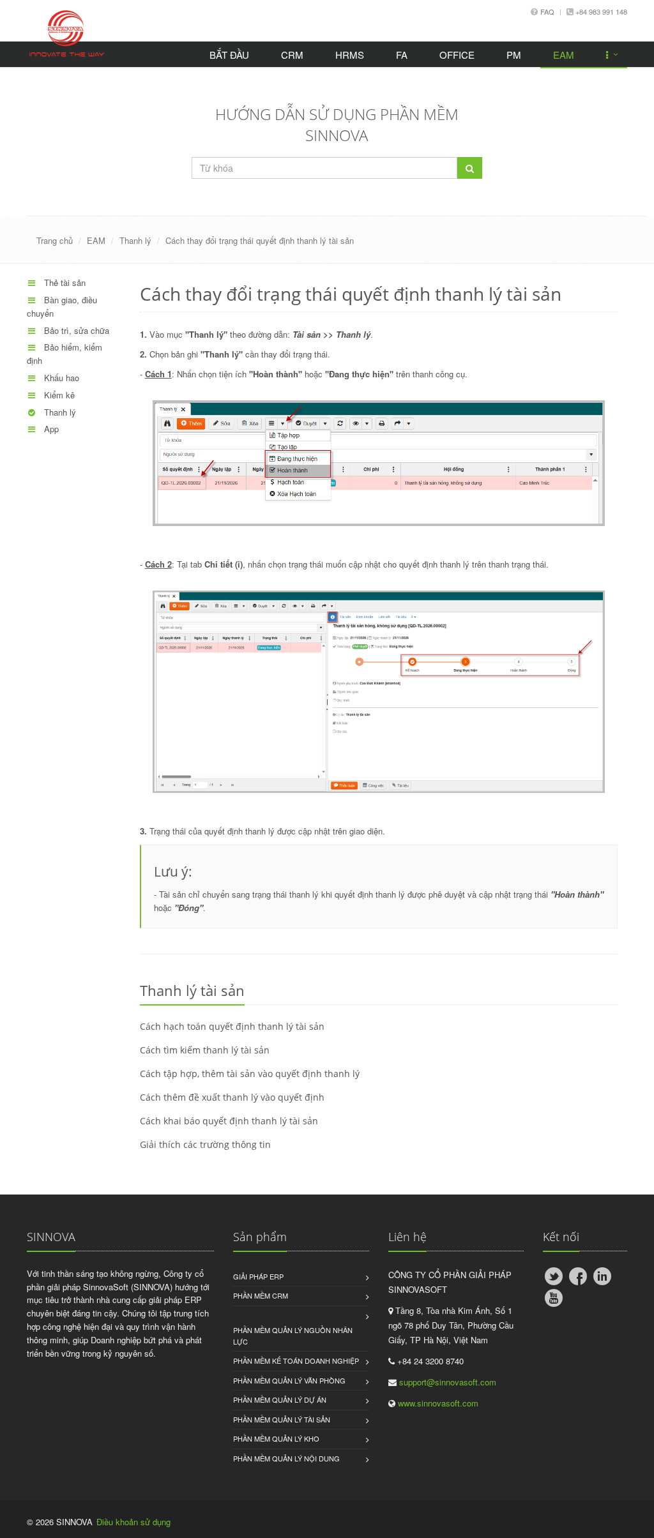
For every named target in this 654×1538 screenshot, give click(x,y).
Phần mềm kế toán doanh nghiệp (296, 1360)
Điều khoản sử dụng (133, 1522)
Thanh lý (135, 240)
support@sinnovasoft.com (447, 1382)
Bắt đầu (229, 54)
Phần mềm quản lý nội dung (286, 1458)
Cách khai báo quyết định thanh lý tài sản (229, 1121)
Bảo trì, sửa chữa (75, 330)
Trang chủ (54, 240)
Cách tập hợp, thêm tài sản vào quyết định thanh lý (250, 1073)
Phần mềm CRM (260, 1295)
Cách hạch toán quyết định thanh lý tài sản (232, 1026)
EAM (563, 54)
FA (401, 54)
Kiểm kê (58, 395)
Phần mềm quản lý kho (276, 1438)
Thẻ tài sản (64, 282)
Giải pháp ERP (258, 1276)
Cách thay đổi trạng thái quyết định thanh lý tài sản (259, 240)
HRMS (349, 54)
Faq (547, 11)
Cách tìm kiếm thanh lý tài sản (205, 1050)
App (50, 429)
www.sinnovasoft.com (438, 1403)
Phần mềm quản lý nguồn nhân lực (293, 1335)
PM (513, 54)
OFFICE (457, 54)
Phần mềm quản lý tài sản (281, 1419)
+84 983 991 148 (600, 11)
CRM (292, 54)
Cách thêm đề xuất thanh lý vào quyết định (232, 1097)
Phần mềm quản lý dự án (279, 1399)
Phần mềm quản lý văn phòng (289, 1380)
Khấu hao (60, 378)
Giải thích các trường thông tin (205, 1144)
